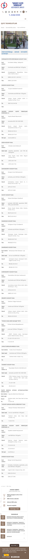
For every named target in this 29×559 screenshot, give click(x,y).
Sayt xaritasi (14, 545)
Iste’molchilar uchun (11, 27)
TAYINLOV (9, 536)
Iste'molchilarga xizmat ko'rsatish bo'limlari (14, 53)
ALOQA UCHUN (15, 15)
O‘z (23, 11)
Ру (26, 11)
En (20, 11)
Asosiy (2, 27)
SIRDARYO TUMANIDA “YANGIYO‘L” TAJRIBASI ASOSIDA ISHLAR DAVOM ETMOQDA (16, 524)
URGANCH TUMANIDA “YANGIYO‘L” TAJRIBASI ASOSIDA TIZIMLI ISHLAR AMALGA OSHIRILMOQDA (16, 531)
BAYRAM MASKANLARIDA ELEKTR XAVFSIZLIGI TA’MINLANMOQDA (15, 517)
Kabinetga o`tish (14, 508)
